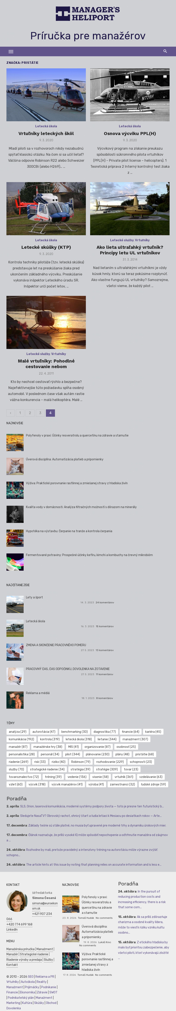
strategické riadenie (47, 769)
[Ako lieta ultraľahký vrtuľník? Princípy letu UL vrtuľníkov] (130, 208)
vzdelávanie (150, 777)
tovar (131, 769)
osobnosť (126, 747)
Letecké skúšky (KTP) (46, 247)
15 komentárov (105, 626)
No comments (104, 917)
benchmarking (74, 732)
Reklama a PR (44, 977)
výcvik (37, 784)
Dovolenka (13, 1008)
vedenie (77, 777)
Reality (42, 982)
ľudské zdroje (153, 784)
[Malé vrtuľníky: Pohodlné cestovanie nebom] (46, 322)
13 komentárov (105, 650)
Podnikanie (48, 987)
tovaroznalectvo (24, 777)
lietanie (107, 739)
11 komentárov (104, 674)
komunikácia (21, 739)
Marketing (13, 1003)
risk (40, 762)
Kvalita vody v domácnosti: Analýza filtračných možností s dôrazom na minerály (81, 507)
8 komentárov (104, 698)
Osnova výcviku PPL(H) (130, 133)
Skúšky (39, 1003)
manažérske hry (47, 747)
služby (16, 769)
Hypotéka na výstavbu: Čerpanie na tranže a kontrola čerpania (69, 531)
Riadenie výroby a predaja (24, 960)
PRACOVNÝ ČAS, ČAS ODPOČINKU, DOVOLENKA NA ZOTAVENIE (68, 669)
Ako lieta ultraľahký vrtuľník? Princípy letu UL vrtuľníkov (130, 249)
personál (50, 754)
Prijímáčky (32, 987)
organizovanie (98, 747)
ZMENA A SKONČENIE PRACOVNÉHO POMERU (56, 645)
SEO (30, 977)
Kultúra (27, 1003)
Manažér (12, 954)
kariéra (153, 732)
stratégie (107, 769)
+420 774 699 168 (19, 924)
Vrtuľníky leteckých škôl (46, 133)
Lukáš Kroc (104, 942)
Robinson (80, 762)
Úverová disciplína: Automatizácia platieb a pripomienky (64, 459)
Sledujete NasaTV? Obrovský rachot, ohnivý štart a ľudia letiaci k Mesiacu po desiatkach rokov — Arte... (91, 816)
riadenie (18, 762)
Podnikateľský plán (21, 998)
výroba (96, 784)
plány (122, 754)
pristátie (144, 754)
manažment (135, 739)
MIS (73, 747)
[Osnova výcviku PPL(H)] (130, 94)
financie (130, 732)
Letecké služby (122, 240)
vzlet (16, 784)
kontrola (50, 739)
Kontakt (12, 965)
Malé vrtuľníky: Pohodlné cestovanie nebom (46, 363)
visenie (100, 777)
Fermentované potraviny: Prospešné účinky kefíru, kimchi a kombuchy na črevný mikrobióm (89, 555)
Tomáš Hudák (86, 917)
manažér (18, 747)
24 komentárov (105, 602)
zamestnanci (122, 784)
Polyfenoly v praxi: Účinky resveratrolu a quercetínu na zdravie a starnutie (77, 435)
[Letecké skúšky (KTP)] (46, 208)
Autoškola (28, 982)
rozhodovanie (110, 762)
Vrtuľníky (142, 240)
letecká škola (79, 739)
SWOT (53, 992)
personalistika (22, 754)
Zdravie (42, 992)
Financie (12, 992)
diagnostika (105, 732)
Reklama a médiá (38, 693)
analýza (17, 732)
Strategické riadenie (34, 954)
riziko (58, 762)
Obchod (51, 1003)
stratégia (80, 769)
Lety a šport (34, 597)
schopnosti (141, 762)
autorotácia (43, 732)
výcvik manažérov (67, 784)
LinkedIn (12, 929)
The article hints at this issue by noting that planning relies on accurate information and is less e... (93, 865)
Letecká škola (46, 126)
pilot (72, 754)
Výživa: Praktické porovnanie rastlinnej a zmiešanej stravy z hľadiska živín (77, 483)
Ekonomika (27, 992)
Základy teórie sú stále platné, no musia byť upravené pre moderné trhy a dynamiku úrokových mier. (97, 825)
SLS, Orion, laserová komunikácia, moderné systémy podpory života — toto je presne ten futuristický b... (92, 806)
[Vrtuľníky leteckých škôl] (46, 94)
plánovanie (97, 754)
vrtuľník (124, 777)
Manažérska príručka (20, 949)
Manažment (44, 949)
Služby (48, 960)
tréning (53, 777)
